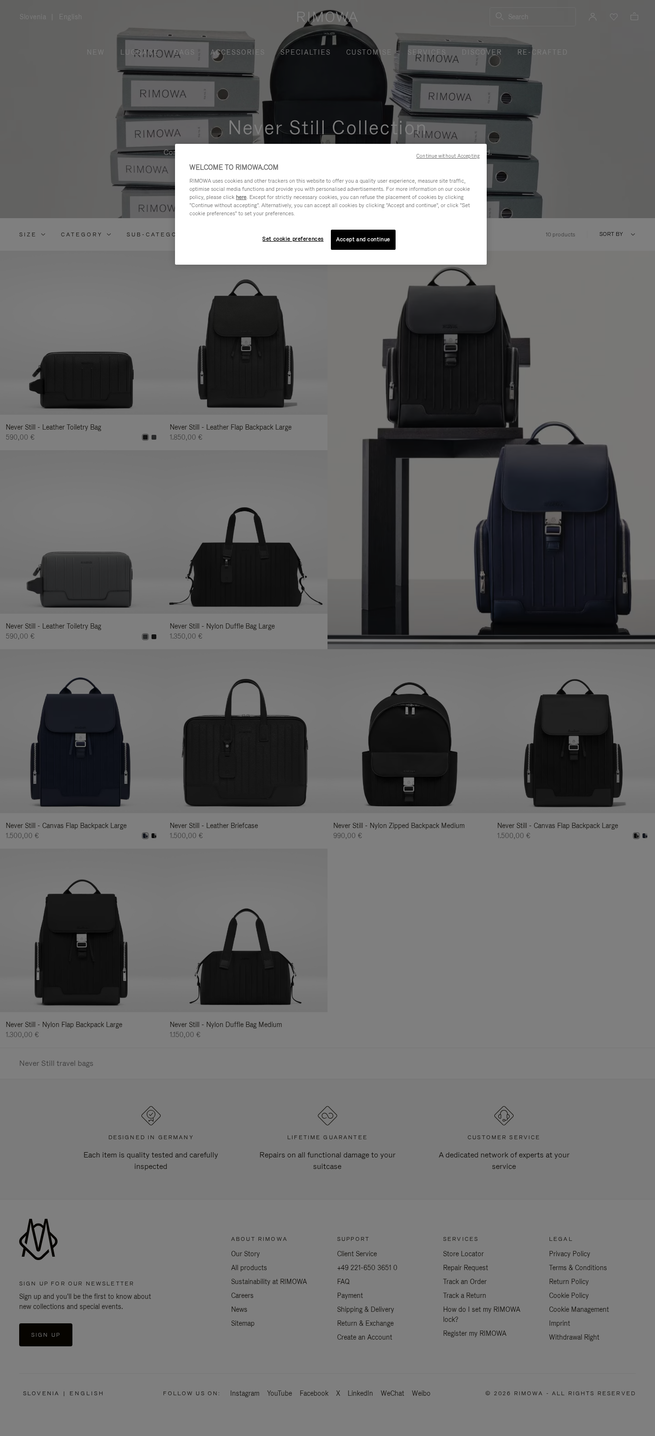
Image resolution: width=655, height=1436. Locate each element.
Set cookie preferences (293, 239)
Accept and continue (363, 239)
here (241, 197)
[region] (331, 204)
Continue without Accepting (448, 155)
